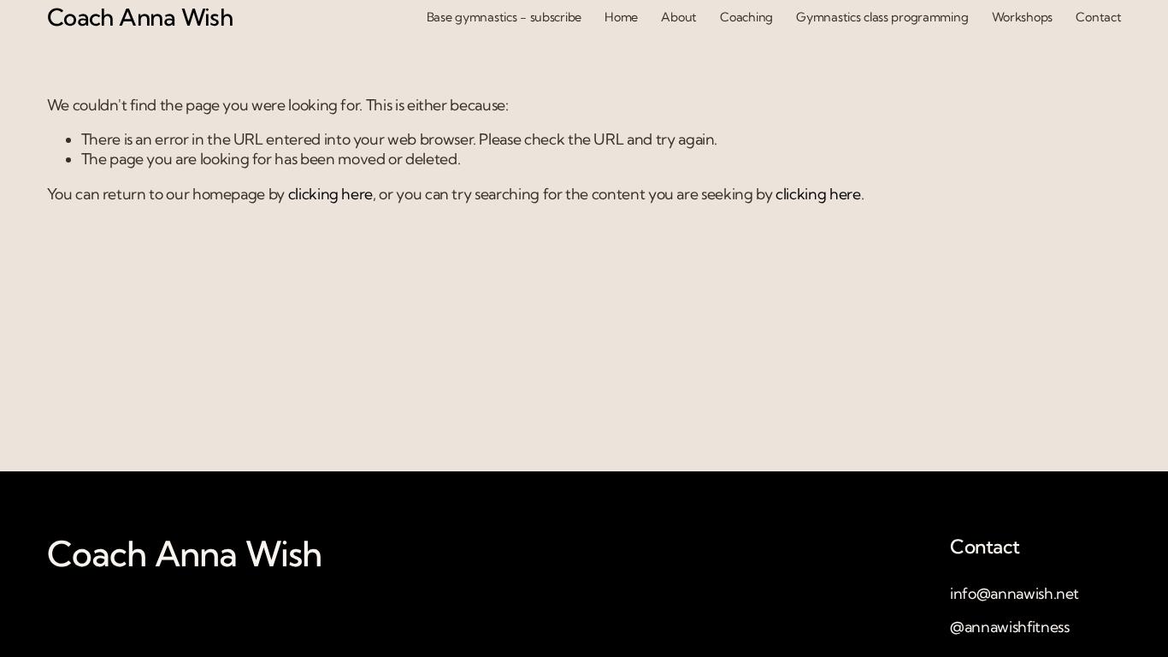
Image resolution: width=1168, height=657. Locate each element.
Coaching (746, 17)
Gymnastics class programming (882, 17)
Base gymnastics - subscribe (504, 17)
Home (621, 17)
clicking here (330, 194)
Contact (1098, 17)
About (679, 17)
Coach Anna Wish (140, 17)
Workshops (1022, 17)
